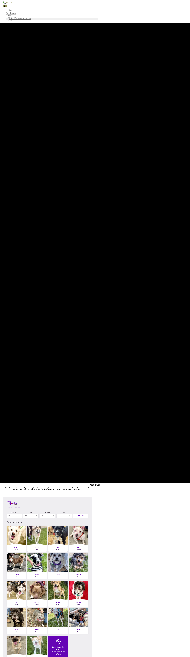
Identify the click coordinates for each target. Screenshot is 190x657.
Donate (9, 20)
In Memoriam (11, 17)
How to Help (11, 14)
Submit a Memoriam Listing (20, 19)
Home (8, 9)
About (8, 12)
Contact (9, 15)
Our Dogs (9, 11)
